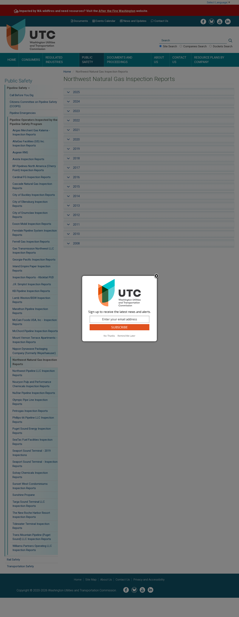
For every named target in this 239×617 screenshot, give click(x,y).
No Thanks (109, 335)
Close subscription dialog (156, 276)
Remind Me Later (126, 335)
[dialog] (119, 308)
